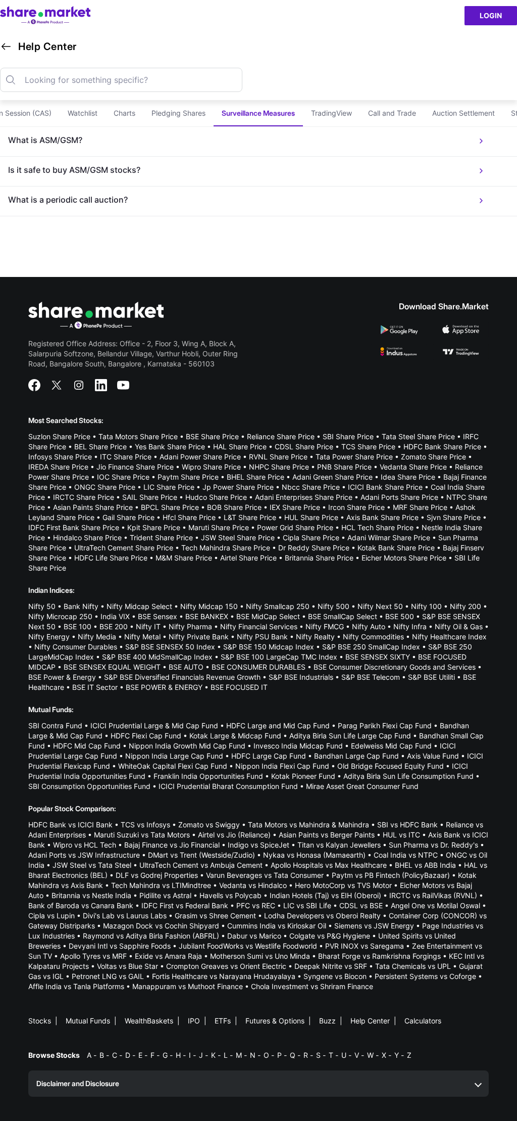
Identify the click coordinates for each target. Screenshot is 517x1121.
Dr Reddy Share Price (313, 547)
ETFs (223, 1020)
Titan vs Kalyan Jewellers (339, 844)
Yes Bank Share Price (170, 446)
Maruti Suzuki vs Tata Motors (142, 834)
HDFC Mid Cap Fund (87, 745)
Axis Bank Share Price (382, 517)
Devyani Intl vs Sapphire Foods (120, 946)
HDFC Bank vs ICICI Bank (70, 824)
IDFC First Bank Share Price (73, 527)
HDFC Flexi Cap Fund (146, 735)
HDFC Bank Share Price (442, 446)
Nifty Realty (315, 636)
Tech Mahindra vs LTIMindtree (161, 885)
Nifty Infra (410, 626)
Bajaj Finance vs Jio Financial (172, 844)
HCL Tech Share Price (377, 527)
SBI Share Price (348, 436)
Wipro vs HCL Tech (84, 844)
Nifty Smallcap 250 (277, 606)
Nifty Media (97, 636)
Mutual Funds (88, 1020)
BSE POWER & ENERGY (164, 687)
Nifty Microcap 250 (60, 616)
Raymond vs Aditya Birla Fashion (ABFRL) (151, 935)
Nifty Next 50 (380, 606)
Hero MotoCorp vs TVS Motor (343, 885)
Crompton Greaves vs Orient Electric (226, 966)
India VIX (115, 616)
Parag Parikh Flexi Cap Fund (385, 725)
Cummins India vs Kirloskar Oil (276, 925)
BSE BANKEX (206, 616)
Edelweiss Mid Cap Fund (391, 745)
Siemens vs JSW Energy (374, 925)
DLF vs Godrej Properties (157, 875)
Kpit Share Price (153, 527)
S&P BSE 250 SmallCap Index (371, 646)
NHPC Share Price (279, 466)
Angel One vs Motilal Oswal (435, 905)
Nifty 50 (42, 606)
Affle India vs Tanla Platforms (76, 986)
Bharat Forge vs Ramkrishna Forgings (379, 956)
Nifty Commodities (373, 636)
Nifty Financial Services (258, 626)
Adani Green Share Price (332, 477)
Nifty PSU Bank (262, 636)
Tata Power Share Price (354, 456)
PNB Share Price (344, 466)
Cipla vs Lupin (51, 915)
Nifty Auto (368, 626)
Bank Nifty (81, 606)
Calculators (422, 1020)
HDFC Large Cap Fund (268, 756)
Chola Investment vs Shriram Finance (312, 986)
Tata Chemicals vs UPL (413, 966)
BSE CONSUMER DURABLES (258, 667)
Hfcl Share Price (189, 517)
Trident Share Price (161, 537)
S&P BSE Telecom (370, 677)
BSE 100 (77, 626)
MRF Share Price (420, 507)
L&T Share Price (250, 517)
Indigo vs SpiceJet (258, 844)
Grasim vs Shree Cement (215, 915)
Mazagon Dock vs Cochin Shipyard (161, 925)
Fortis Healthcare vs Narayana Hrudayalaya (223, 976)
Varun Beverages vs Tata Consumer (265, 875)
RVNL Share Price (278, 456)
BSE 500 (399, 616)
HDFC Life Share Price (110, 557)
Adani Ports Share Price (399, 497)
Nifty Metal (142, 636)
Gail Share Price (128, 517)
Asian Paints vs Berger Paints (327, 834)
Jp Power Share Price (238, 487)
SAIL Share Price (149, 497)
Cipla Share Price (311, 537)
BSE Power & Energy (62, 677)
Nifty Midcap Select (139, 606)
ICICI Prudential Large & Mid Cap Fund (154, 725)
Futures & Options (274, 1020)
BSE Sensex (157, 616)
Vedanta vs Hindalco (253, 885)
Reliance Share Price (281, 436)
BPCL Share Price (170, 507)
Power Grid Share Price (295, 527)
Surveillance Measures (258, 113)
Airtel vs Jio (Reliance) (234, 834)
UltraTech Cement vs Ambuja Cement (201, 865)
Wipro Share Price (211, 466)
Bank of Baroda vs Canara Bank (80, 905)
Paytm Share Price (188, 477)
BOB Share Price (234, 507)
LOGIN (491, 15)
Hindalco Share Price (87, 537)
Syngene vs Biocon (335, 976)
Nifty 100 (426, 606)
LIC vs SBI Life (307, 905)
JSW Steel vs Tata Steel (92, 865)
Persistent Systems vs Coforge (425, 976)
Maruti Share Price (218, 527)
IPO (194, 1020)
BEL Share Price (100, 446)
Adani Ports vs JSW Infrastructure (84, 855)
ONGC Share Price (104, 487)
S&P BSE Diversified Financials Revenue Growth (182, 677)
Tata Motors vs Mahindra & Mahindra (308, 824)
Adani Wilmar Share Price (388, 537)
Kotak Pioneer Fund (303, 776)
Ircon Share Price (356, 507)
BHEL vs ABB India (425, 865)
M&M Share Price (184, 557)
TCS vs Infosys (145, 824)
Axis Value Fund (433, 756)
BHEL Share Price (255, 477)
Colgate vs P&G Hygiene (329, 935)
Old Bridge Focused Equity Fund (390, 766)
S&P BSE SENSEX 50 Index (170, 646)
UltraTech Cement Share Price (123, 547)
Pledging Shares (178, 113)
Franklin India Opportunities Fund (208, 776)
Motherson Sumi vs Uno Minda (260, 956)
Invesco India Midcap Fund (298, 745)
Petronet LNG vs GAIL (108, 976)
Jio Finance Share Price (135, 466)
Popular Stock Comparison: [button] (72, 808)
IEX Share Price (295, 507)
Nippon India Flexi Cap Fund (282, 766)
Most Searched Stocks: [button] (66, 420)
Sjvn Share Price (454, 517)
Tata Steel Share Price (418, 436)
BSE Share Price (212, 436)
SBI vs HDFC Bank (407, 824)
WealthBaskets (149, 1020)
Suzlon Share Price (59, 436)
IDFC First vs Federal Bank (184, 905)
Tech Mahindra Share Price (225, 547)
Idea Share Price (408, 477)
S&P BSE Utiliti (431, 677)
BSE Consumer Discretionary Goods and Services (395, 667)
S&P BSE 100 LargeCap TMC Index (279, 656)
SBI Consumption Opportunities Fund (89, 786)
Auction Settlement (463, 113)
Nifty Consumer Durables (75, 646)
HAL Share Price (240, 446)
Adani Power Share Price (200, 456)
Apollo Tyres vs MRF (93, 956)
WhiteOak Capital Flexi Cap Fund (172, 766)
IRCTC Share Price (83, 497)
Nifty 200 (465, 606)
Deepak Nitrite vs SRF (330, 966)
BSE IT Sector (95, 687)
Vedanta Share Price (413, 466)
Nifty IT (148, 626)
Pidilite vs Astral (165, 895)
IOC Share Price (123, 477)
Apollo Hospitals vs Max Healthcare (329, 865)
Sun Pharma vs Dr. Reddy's (433, 844)
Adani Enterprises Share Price (303, 497)
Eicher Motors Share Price (403, 557)
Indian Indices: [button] (51, 590)
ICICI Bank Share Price (385, 487)
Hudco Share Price (216, 497)
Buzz (327, 1020)
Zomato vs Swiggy (209, 824)
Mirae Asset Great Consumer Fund (362, 786)
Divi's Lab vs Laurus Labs (125, 915)
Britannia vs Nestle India (91, 895)
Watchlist (82, 113)
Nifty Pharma (190, 626)
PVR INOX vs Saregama (364, 946)
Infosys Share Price (60, 456)
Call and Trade (392, 113)
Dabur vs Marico (254, 935)
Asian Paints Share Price (93, 507)
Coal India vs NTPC (406, 855)
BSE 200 (113, 626)
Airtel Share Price (248, 557)
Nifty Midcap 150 (209, 606)
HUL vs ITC (401, 834)
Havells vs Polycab (230, 895)
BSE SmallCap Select (342, 616)
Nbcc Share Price (311, 487)
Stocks (39, 1020)
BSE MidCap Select (268, 616)
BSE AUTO (186, 667)
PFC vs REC (255, 905)
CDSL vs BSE (361, 905)
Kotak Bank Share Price (396, 547)
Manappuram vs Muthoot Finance (187, 986)
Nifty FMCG (324, 626)
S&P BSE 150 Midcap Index (268, 646)
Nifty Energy (49, 636)
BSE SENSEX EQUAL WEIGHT (112, 667)
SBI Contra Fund (55, 725)
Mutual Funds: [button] (51, 709)
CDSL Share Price (304, 446)
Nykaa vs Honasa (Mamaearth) (314, 855)
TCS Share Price (368, 446)
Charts (124, 113)
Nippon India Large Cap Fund (174, 756)
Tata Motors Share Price (138, 436)
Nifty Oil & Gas (459, 626)
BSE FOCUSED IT (239, 687)
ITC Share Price (125, 456)
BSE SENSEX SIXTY (377, 656)
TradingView (331, 113)
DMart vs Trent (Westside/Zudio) (201, 855)
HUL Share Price (311, 517)
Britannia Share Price (319, 557)
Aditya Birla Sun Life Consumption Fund (408, 776)
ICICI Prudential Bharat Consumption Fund (228, 786)
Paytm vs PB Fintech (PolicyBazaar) (391, 875)
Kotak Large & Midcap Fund (235, 735)
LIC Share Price (168, 487)
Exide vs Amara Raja (168, 956)
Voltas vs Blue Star (127, 966)
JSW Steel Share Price (238, 537)
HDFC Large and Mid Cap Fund (278, 725)
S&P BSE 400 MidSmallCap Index (157, 656)
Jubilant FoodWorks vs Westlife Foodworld (248, 946)
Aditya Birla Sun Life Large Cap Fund (350, 735)
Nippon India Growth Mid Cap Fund (187, 745)
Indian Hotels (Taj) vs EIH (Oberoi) (325, 895)
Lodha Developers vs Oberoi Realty (322, 915)
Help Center (370, 1020)
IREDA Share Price (58, 466)
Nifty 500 (333, 606)
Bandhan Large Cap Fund (356, 756)
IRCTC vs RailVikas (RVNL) (433, 895)
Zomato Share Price (433, 456)
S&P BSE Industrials (301, 677)
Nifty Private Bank (199, 636)
